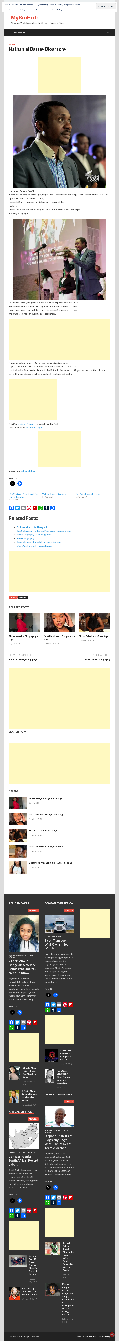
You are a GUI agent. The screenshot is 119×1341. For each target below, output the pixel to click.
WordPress (94, 1336)
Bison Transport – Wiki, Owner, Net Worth (57, 944)
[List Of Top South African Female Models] (14, 1288)
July (26, 955)
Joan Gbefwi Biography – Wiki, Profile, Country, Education (63, 1076)
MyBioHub (24, 17)
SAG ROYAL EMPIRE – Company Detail (66, 1055)
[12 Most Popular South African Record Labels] (24, 1150)
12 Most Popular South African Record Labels (23, 1160)
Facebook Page (34, 427)
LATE (65, 1130)
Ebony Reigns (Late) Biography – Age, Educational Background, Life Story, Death (68, 1299)
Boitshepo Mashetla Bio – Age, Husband (50, 862)
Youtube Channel (26, 424)
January (57, 1130)
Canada (48, 937)
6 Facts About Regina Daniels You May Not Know (29, 1095)
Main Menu (20, 32)
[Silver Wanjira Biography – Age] (24, 633)
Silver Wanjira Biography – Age (45, 798)
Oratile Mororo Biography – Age (46, 814)
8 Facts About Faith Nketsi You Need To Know (29, 1072)
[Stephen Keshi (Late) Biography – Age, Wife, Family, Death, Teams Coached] (60, 1127)
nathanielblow (28, 470)
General (12, 44)
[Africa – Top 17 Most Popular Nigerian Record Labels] (18, 1256)
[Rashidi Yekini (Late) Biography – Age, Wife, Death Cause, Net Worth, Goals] (52, 1243)
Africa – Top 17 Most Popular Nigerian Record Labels (33, 1265)
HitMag (106, 1336)
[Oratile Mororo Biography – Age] (59, 633)
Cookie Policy (57, 10)
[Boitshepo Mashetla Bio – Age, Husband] (18, 863)
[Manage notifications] (112, 1334)
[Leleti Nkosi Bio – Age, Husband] (18, 846)
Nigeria (48, 1132)
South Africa (29, 1152)
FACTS (11, 955)
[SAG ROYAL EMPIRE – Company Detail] (51, 1050)
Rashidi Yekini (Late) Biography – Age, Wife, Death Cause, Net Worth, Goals (68, 1256)
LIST (19, 1152)
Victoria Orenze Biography (54, 494)
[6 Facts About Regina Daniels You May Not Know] (14, 1091)
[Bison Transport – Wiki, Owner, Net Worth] (60, 934)
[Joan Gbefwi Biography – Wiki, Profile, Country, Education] (49, 1071)
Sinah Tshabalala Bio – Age (94, 636)
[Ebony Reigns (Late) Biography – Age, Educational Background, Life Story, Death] (52, 1284)
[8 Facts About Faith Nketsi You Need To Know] (14, 1068)
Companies (58, 937)
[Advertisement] (59, 75)
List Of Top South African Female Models (30, 1291)
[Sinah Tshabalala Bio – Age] (94, 633)
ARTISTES (22, 597)
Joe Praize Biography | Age (88, 494)
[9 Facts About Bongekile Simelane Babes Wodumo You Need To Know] (24, 952)
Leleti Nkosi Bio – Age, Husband (46, 846)
